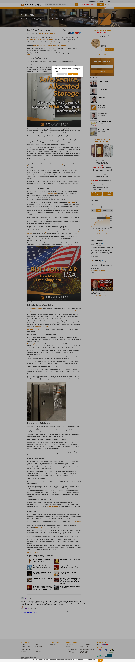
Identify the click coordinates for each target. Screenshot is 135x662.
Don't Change (62, 74)
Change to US (73, 74)
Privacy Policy (46, 660)
